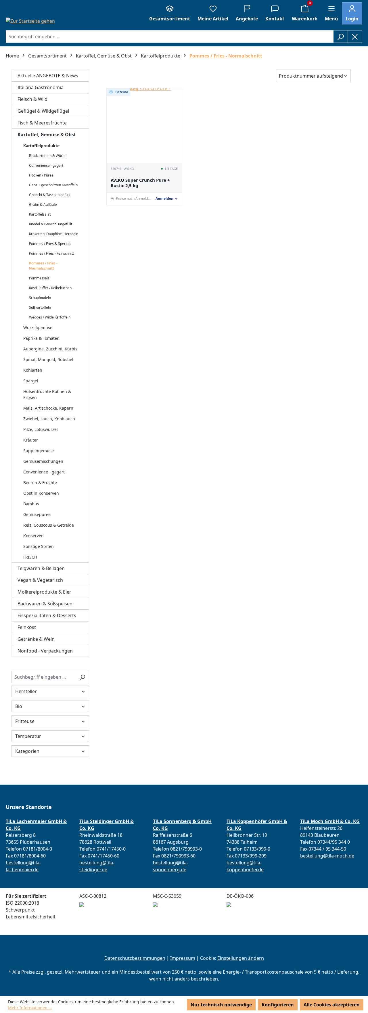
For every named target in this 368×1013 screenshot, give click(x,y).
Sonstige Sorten (38, 546)
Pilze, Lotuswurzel (40, 429)
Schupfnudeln (40, 297)
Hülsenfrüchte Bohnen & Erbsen (47, 394)
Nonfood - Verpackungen (45, 651)
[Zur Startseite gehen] (30, 20)
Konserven (33, 535)
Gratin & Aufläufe (43, 204)
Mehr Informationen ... (30, 1007)
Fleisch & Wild (32, 99)
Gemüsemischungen (43, 461)
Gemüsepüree (37, 514)
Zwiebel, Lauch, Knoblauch (49, 418)
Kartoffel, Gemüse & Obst (47, 134)
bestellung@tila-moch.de (327, 856)
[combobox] (170, 36)
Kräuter (30, 440)
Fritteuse (24, 721)
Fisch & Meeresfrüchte (42, 123)
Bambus (31, 504)
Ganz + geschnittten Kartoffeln (53, 185)
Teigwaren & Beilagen (41, 568)
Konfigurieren (278, 1005)
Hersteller (26, 691)
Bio (18, 706)
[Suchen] (340, 36)
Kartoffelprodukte (41, 145)
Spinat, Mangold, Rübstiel (48, 359)
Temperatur (28, 736)
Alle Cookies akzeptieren (332, 1005)
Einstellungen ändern (240, 958)
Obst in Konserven (41, 493)
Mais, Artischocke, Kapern (48, 408)
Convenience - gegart (46, 165)
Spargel (30, 380)
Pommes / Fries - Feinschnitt (51, 253)
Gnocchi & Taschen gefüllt (49, 194)
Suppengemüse (38, 450)
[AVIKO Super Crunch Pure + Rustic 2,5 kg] (144, 125)
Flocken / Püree (41, 175)
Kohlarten (32, 370)
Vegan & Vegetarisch (40, 580)
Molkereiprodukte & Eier (44, 592)
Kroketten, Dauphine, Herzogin (53, 233)
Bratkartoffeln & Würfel (47, 155)
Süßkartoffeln (40, 307)
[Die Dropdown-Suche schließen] (355, 36)
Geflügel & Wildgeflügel (43, 111)
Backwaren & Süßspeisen (45, 603)
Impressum (182, 958)
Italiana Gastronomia (41, 87)
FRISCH (30, 557)
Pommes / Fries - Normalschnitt (43, 266)
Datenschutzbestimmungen (134, 958)
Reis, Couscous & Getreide (48, 525)
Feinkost (27, 627)
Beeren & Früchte (40, 482)
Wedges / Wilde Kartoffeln (49, 317)
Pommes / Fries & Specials (50, 243)
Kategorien (27, 751)
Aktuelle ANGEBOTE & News (48, 75)
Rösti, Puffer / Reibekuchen (50, 287)
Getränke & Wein (36, 639)
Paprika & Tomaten (41, 338)
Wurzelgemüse (37, 327)
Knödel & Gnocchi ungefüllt (50, 224)
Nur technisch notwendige (221, 1005)
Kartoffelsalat (40, 214)
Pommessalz (39, 278)
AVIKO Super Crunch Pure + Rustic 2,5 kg (140, 183)
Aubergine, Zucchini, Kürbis (50, 349)
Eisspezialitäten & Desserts (47, 615)
